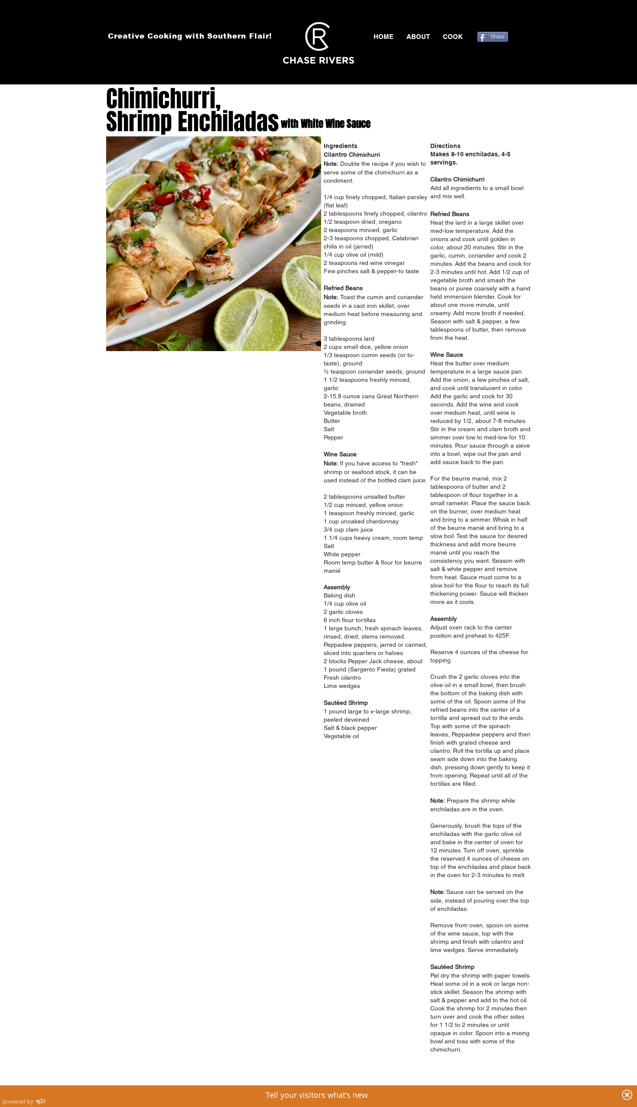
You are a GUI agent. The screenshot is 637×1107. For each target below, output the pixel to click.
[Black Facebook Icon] (488, 17)
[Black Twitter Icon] (500, 17)
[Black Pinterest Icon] (513, 17)
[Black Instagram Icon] (525, 17)
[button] (452, 37)
